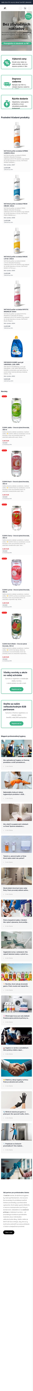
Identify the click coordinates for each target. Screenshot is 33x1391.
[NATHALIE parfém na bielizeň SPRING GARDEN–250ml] (16, 135)
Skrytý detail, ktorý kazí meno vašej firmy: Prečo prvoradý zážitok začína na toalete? (15, 890)
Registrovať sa (16, 689)
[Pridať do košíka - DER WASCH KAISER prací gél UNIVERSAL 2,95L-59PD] (28, 358)
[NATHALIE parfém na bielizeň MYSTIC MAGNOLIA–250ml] (16, 294)
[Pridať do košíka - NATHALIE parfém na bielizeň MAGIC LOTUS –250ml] (28, 252)
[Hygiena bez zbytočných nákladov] (16, 31)
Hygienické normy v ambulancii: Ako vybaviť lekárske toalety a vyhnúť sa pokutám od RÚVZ (15, 954)
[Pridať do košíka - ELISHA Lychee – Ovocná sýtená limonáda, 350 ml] (29, 585)
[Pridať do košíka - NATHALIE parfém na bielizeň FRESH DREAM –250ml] (28, 199)
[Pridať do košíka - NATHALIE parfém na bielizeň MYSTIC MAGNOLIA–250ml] (28, 305)
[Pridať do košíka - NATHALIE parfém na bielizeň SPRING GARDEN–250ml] (28, 146)
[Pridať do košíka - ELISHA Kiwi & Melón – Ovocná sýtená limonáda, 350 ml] (29, 639)
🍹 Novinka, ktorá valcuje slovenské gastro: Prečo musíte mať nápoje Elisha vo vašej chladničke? (16, 986)
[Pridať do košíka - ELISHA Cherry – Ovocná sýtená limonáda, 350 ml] (29, 531)
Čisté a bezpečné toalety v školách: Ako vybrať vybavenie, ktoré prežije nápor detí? (15, 922)
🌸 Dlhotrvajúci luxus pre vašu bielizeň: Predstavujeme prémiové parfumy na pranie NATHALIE (16, 1018)
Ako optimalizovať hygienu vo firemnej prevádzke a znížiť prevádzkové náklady (16, 762)
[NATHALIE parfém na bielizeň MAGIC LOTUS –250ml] (16, 241)
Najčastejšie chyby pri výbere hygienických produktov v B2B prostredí (13, 794)
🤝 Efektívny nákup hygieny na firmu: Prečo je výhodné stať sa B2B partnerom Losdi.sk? (15, 1082)
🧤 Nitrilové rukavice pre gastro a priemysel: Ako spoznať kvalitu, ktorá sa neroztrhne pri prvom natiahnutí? (15, 1114)
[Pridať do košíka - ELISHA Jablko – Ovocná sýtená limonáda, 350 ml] (29, 423)
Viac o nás (8, 1232)
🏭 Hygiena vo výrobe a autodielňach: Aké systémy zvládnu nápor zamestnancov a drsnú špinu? (16, 1050)
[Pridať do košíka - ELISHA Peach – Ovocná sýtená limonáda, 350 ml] (29, 477)
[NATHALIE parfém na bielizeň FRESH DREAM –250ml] (16, 188)
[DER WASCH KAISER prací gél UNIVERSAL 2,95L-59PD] (16, 346)
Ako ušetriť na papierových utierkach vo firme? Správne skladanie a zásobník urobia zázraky (15, 826)
